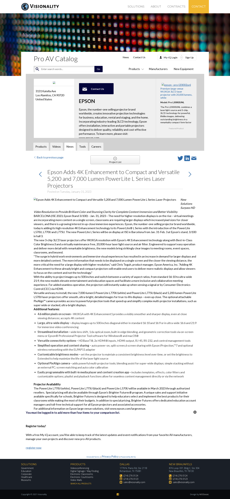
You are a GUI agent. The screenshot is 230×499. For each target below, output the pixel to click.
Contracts (176, 6)
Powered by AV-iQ (128, 457)
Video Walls (76, 479)
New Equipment (184, 69)
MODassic (204, 494)
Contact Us (139, 57)
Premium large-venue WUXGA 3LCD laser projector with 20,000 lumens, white (176, 93)
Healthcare (26, 477)
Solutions (136, 6)
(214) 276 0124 (130, 475)
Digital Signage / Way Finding (84, 471)
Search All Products (80, 483)
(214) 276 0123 (131, 478)
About (156, 6)
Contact (199, 6)
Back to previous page (50, 157)
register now (33, 447)
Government (27, 468)
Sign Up (189, 57)
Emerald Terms (93, 457)
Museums (26, 479)
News (126, 57)
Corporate (26, 474)
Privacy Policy (110, 456)
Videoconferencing (79, 468)
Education (26, 471)
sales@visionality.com (134, 482)
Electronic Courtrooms (81, 477)
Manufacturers (158, 69)
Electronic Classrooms (81, 474)
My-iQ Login (170, 57)
